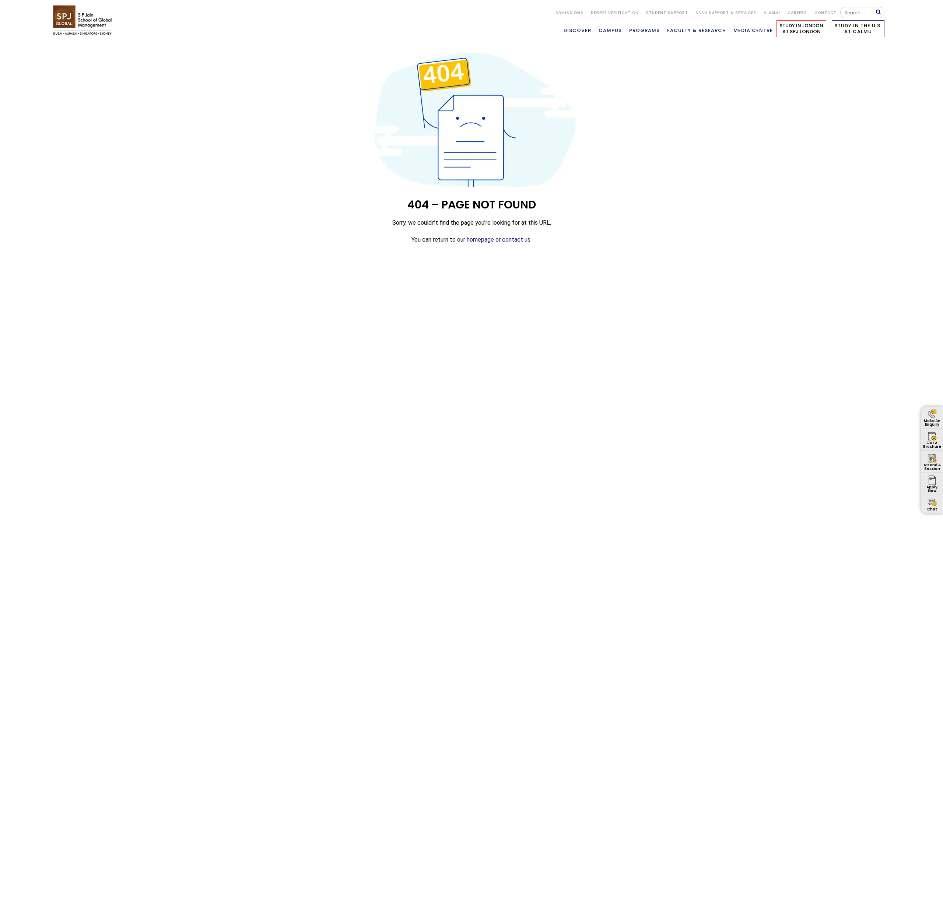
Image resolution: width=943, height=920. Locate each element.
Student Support (667, 12)
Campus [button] (610, 30)
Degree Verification (615, 12)
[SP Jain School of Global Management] (84, 20)
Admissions (569, 12)
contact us (516, 239)
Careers (797, 12)
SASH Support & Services (725, 12)
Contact (825, 12)
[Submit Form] (880, 12)
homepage (480, 239)
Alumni (772, 12)
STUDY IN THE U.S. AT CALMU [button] (858, 28)
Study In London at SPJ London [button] (801, 28)
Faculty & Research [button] (696, 30)
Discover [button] (577, 30)
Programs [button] (644, 30)
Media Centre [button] (753, 30)
